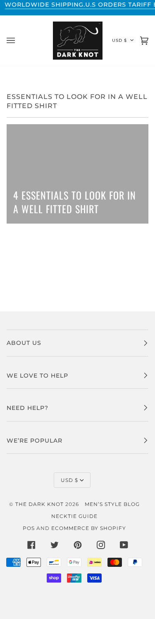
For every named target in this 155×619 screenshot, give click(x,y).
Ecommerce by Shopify (88, 528)
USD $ (119, 40)
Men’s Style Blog (112, 504)
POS (29, 528)
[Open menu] (19, 40)
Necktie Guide (74, 516)
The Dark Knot (39, 504)
